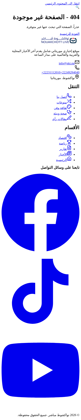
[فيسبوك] (40, 250)
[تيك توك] (40, 329)
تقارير (63, 149)
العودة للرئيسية (69, 33)
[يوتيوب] (40, 408)
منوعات (62, 102)
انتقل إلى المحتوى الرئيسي (62, 3)
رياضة (63, 143)
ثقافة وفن (60, 108)
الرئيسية (61, 160)
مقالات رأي (59, 119)
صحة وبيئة (60, 113)
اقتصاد (62, 138)
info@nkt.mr (67, 63)
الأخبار (63, 154)
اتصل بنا (62, 97)
